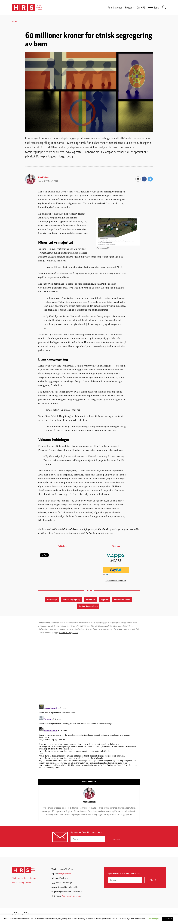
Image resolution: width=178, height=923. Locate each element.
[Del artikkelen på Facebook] (144, 179)
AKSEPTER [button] (167, 919)
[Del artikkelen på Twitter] (150, 179)
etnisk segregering (72, 600)
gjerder (105, 600)
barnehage (52, 600)
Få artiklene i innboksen (86, 833)
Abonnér (116, 839)
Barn (14, 22)
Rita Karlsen (43, 178)
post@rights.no (64, 874)
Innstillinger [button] (153, 918)
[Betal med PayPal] (116, 570)
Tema (156, 8)
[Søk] (164, 7)
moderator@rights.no (68, 633)
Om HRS (141, 8)
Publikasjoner (115, 8)
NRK (82, 191)
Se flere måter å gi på (114, 580)
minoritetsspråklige (89, 606)
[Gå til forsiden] (24, 870)
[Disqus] (89, 669)
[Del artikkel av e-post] (138, 179)
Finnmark (91, 600)
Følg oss (129, 8)
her (90, 533)
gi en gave (123, 529)
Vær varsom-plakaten (71, 896)
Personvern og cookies (21, 883)
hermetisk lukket (122, 600)
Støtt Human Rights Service (24, 878)
